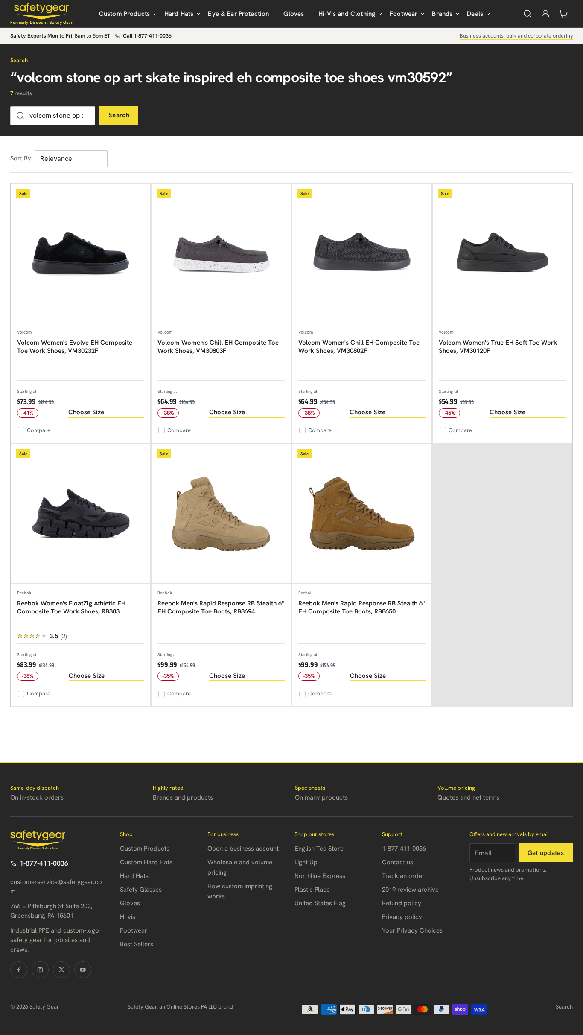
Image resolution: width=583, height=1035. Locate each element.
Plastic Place (312, 889)
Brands (442, 13)
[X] (61, 969)
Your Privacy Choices (412, 930)
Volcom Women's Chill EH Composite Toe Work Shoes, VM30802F (359, 346)
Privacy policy (402, 917)
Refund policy (401, 903)
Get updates (546, 853)
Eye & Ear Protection (238, 13)
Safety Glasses (141, 889)
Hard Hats (178, 13)
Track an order (403, 876)
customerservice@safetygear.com (56, 887)
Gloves (293, 13)
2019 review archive (410, 889)
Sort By (20, 158)
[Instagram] (40, 969)
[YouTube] (82, 969)
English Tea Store (319, 848)
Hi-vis (127, 917)
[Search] (527, 13)
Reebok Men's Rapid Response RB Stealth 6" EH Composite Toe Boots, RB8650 (361, 607)
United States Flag (320, 903)
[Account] (545, 13)
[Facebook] (18, 969)
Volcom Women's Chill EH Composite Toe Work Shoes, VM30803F (218, 346)
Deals (475, 13)
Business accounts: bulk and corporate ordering (516, 35)
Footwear (403, 13)
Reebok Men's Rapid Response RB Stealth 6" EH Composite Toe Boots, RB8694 (220, 607)
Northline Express (319, 876)
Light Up (306, 862)
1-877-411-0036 (44, 863)
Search (118, 115)
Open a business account (243, 848)
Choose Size (86, 412)
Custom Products (124, 13)
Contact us (397, 862)
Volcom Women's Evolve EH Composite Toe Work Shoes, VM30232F (74, 346)
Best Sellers (136, 944)
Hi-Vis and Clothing (346, 13)
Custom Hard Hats (146, 862)
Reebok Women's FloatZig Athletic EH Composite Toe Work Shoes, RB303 (71, 607)
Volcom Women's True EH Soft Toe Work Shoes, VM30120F (498, 346)
